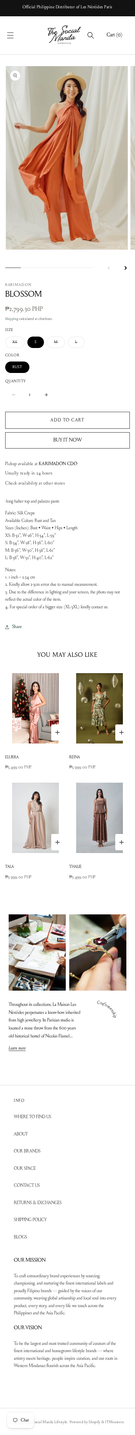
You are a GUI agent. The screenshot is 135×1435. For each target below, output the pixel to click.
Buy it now (67, 440)
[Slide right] (126, 268)
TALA (9, 867)
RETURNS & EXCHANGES (38, 1203)
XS (18, 344)
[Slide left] (109, 268)
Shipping (11, 319)
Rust (17, 367)
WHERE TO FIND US (32, 1117)
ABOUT (21, 1134)
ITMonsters (114, 1422)
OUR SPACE (25, 1168)
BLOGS (20, 1237)
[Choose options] (57, 732)
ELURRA (12, 757)
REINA (74, 757)
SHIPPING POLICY (30, 1220)
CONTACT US (27, 1185)
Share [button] (17, 627)
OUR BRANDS (27, 1151)
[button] (18, 35)
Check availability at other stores (35, 483)
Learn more (17, 1048)
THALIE (75, 867)
